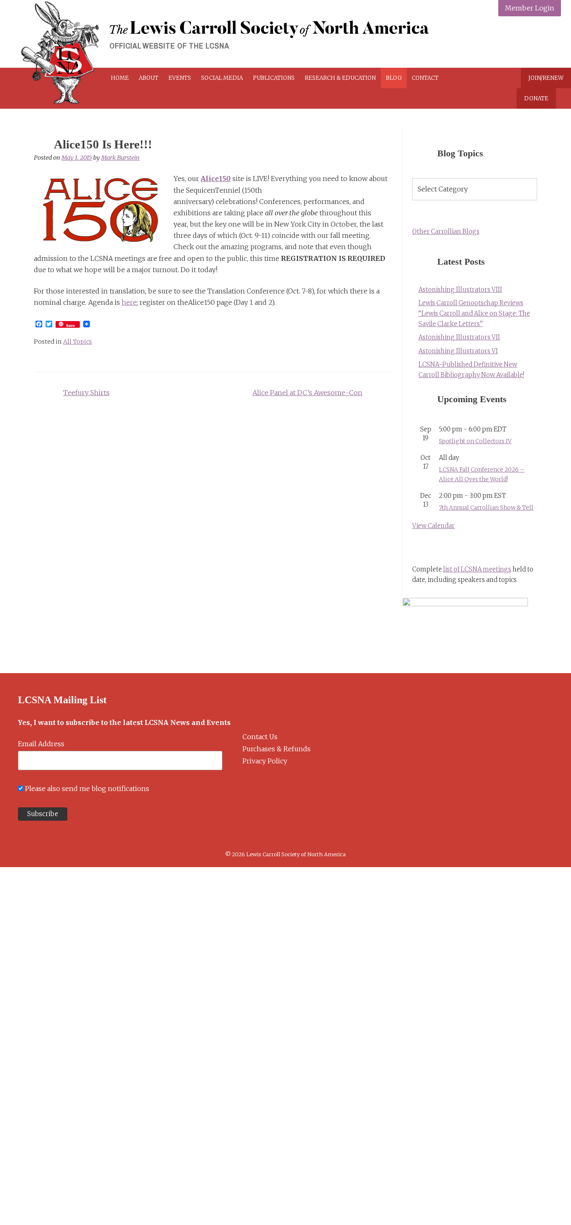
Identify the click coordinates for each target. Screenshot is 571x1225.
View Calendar (433, 526)
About (148, 78)
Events (179, 78)
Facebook (493, 43)
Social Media (222, 78)
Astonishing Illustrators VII (459, 337)
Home (120, 78)
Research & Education (340, 78)
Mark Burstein (120, 157)
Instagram (532, 43)
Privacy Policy (264, 761)
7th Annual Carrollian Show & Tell (486, 507)
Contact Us (260, 736)
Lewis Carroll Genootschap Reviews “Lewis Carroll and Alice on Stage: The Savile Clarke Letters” (474, 313)
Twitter (513, 43)
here (129, 302)
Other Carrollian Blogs (445, 231)
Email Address (41, 744)
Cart (474, 78)
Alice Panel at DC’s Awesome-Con (307, 392)
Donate (536, 98)
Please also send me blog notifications (87, 788)
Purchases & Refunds (276, 749)
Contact (425, 78)
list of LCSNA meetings (477, 569)
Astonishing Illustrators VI (458, 351)
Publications (274, 78)
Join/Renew (545, 78)
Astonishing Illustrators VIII (460, 289)
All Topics (77, 341)
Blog (394, 78)
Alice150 (216, 178)
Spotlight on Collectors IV (475, 441)
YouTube (552, 43)
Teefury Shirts (86, 392)
